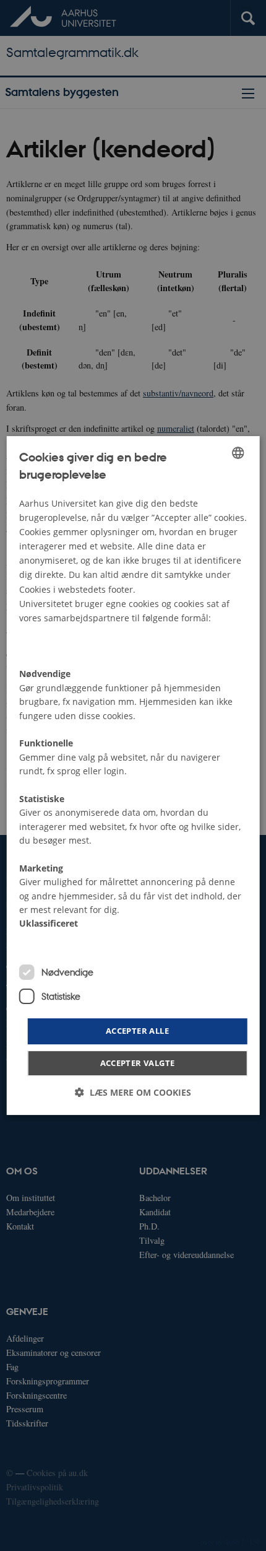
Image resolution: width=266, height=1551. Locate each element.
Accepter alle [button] (137, 1030)
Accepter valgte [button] (137, 1062)
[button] (133, 1092)
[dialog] (133, 775)
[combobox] (237, 453)
